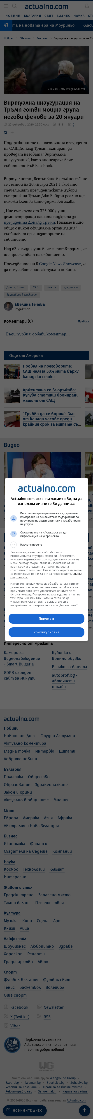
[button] (46, 545)
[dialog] (46, 559)
